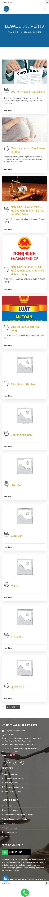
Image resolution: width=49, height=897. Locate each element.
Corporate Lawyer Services (14, 778)
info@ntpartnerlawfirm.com (15, 731)
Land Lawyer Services (12, 783)
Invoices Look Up (10, 828)
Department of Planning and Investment (19, 815)
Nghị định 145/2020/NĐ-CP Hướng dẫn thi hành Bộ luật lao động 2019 (27, 210)
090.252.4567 (9, 734)
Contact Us (8, 837)
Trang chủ (13, 32)
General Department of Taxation (16, 819)
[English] (11, 755)
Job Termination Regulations (28, 91)
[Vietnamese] (14, 755)
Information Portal (11, 810)
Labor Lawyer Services (12, 792)
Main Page (8, 806)
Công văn (16, 535)
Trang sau (14, 707)
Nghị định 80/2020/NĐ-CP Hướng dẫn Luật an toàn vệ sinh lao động (27, 270)
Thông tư (16, 636)
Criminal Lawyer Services (13, 787)
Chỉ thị (14, 586)
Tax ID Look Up (9, 824)
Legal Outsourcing (11, 774)
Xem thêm (8, 111)
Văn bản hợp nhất (21, 434)
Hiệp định (16, 485)
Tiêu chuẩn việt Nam (23, 384)
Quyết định (17, 687)
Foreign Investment (11, 832)
